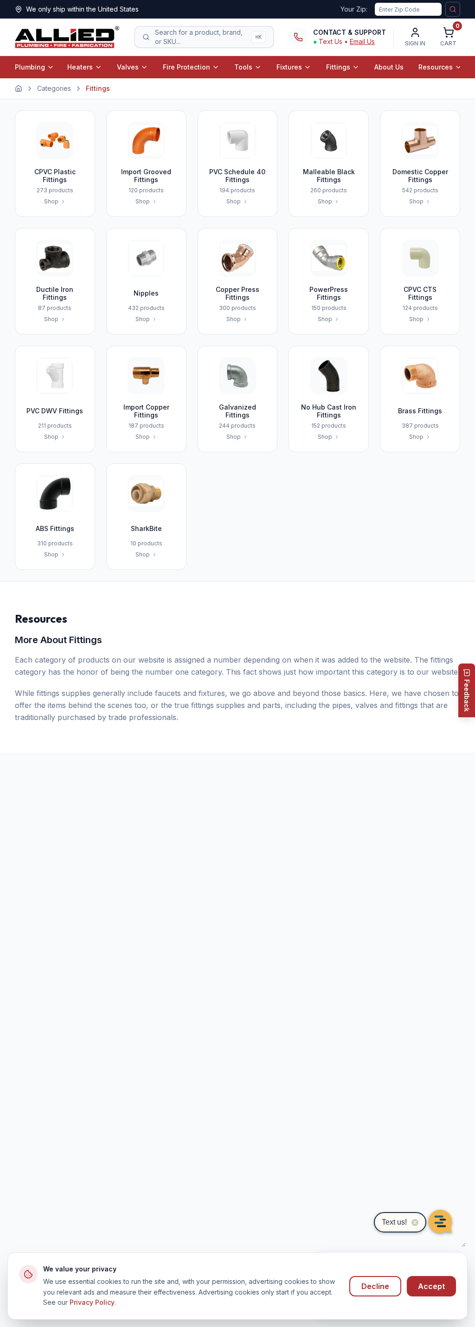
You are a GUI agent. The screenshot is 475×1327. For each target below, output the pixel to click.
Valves (128, 67)
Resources (435, 67)
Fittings (338, 67)
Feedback (467, 695)
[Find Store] (452, 9)
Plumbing (30, 67)
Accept (431, 1286)
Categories (54, 88)
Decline (375, 1286)
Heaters (80, 67)
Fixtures (289, 67)
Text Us (330, 41)
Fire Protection (186, 67)
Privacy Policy (92, 1302)
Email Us (362, 41)
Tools (243, 67)
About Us (389, 67)
